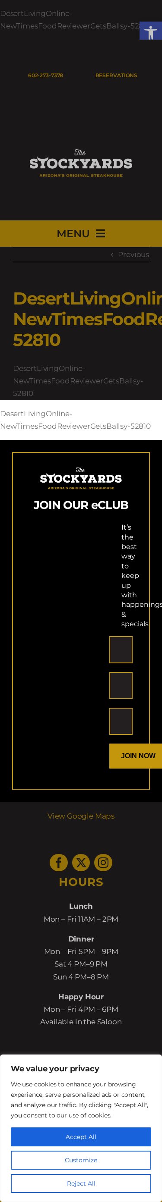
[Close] (147, 414)
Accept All (81, 1137)
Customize (81, 1160)
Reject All (81, 1183)
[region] (81, 1128)
